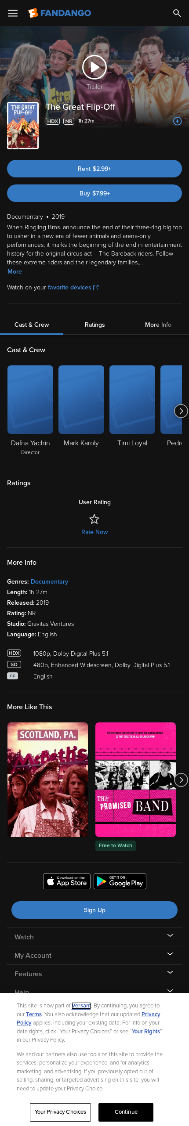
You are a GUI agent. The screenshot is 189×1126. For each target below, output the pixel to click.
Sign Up (94, 910)
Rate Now (94, 532)
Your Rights (146, 1031)
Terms (34, 1014)
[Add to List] (177, 121)
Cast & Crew (32, 324)
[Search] (177, 13)
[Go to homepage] (60, 13)
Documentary (49, 581)
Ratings (95, 324)
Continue (126, 1111)
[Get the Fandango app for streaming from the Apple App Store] (67, 882)
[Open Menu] (13, 13)
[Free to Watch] (135, 779)
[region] (94, 1059)
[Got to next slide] (181, 411)
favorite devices (69, 287)
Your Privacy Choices (61, 1111)
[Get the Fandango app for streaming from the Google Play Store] (120, 882)
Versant (81, 1005)
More (14, 271)
